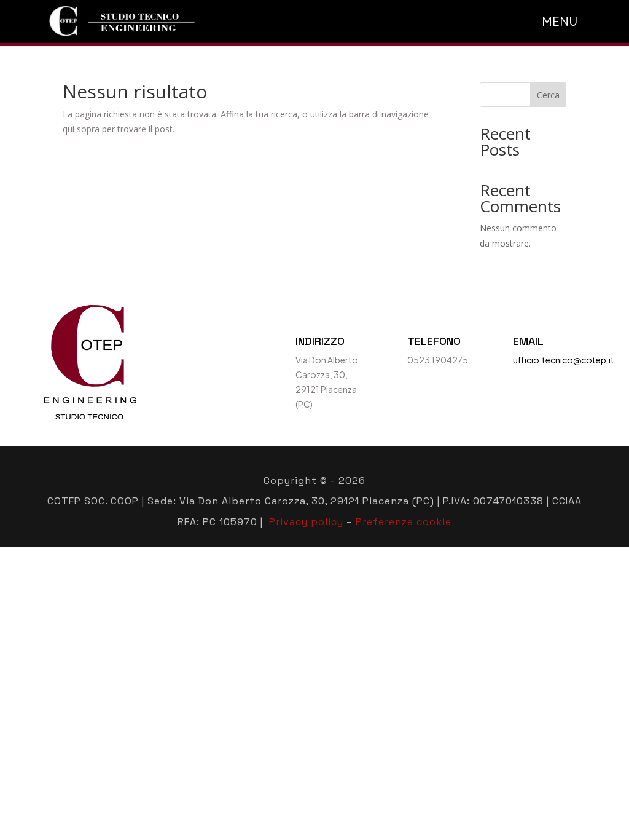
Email (528, 341)
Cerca (548, 95)
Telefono (434, 341)
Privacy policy (306, 521)
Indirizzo (320, 341)
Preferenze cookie (403, 521)
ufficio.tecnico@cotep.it (563, 359)
